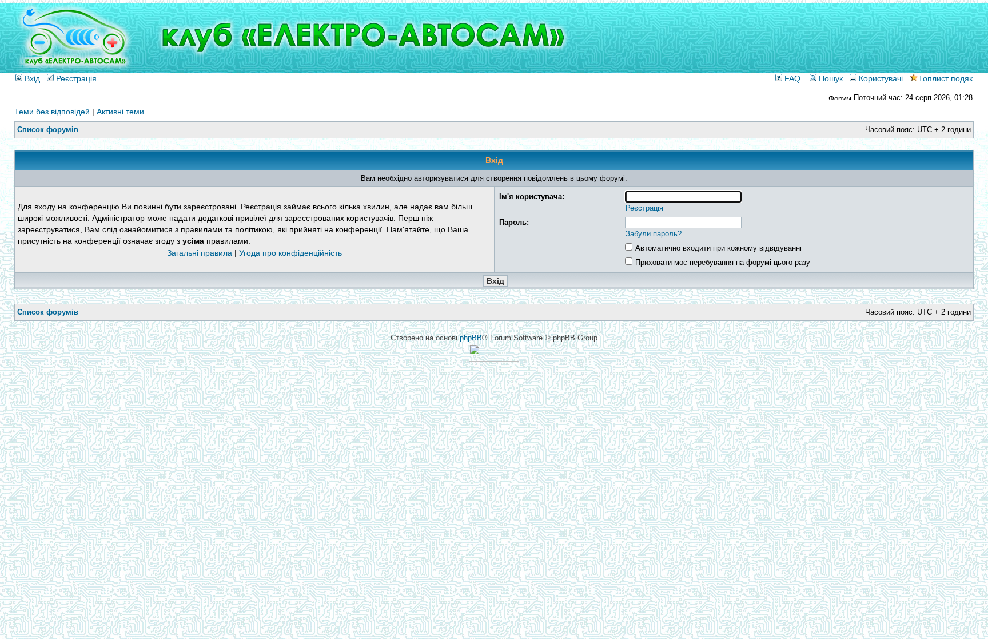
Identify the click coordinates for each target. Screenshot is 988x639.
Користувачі (879, 78)
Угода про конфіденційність (290, 252)
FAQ (791, 78)
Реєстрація (75, 78)
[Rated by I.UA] (494, 359)
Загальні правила (199, 252)
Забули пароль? (654, 233)
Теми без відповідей (52, 111)
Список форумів (47, 129)
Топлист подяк (945, 78)
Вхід (31, 78)
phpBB (471, 338)
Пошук (829, 78)
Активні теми (120, 111)
